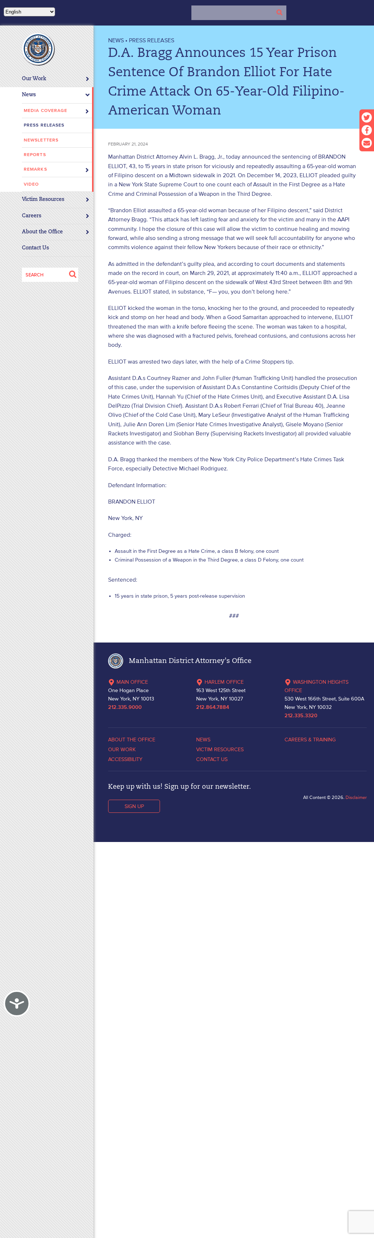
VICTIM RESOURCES (220, 749)
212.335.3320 (301, 715)
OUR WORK (122, 749)
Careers (31, 216)
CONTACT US (212, 759)
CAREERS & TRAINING (310, 739)
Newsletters (41, 140)
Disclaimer (356, 797)
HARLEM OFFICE (224, 682)
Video (31, 184)
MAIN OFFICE (132, 682)
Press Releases (44, 125)
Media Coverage (45, 110)
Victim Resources (43, 199)
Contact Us (35, 248)
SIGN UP (134, 806)
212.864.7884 (212, 707)
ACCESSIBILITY (125, 759)
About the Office (42, 232)
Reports (35, 154)
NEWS (116, 40)
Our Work (34, 79)
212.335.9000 (125, 707)
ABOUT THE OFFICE (131, 739)
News (29, 95)
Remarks (35, 169)
